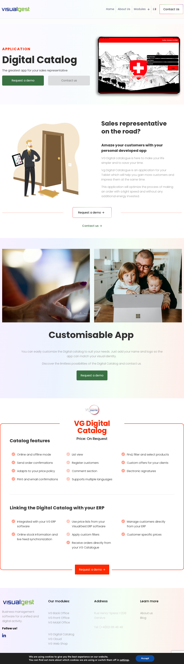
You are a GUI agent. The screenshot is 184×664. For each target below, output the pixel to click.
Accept (145, 658)
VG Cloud (55, 639)
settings (124, 660)
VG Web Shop (58, 644)
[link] (4, 635)
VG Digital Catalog (61, 634)
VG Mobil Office (59, 622)
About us (146, 613)
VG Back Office (58, 613)
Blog (143, 618)
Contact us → (92, 226)
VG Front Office (59, 618)
